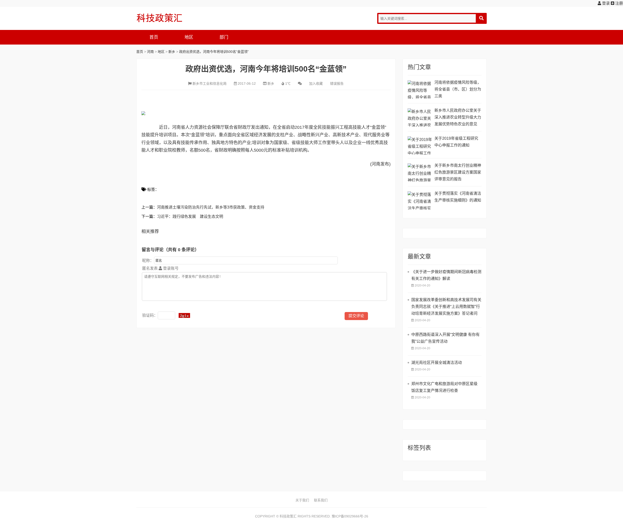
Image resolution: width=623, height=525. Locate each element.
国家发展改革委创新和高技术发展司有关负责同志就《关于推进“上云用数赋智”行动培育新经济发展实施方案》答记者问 (446, 306)
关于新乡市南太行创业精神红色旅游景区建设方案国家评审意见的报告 (457, 172)
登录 (605, 3)
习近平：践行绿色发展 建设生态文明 (190, 216)
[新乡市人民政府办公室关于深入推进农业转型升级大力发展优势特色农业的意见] (420, 117)
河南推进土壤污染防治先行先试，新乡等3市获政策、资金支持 (210, 207)
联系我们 (321, 500)
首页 (153, 37)
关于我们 (302, 500)
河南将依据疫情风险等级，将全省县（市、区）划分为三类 (457, 89)
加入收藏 (316, 83)
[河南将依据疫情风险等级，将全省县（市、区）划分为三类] (420, 89)
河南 (150, 52)
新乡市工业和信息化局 (209, 83)
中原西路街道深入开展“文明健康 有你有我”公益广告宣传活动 (445, 337)
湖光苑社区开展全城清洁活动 (436, 362)
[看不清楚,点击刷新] (184, 315)
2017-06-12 (247, 83)
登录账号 (170, 268)
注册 (618, 3)
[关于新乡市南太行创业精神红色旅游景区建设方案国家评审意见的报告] (420, 172)
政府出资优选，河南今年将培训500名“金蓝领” (214, 52)
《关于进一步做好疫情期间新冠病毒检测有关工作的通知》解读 (446, 275)
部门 (224, 37)
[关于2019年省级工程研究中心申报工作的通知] (420, 145)
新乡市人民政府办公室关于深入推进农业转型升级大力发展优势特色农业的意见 (457, 117)
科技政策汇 (159, 18)
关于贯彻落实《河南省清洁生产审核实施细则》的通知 (457, 196)
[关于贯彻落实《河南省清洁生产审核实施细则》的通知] (420, 200)
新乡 (171, 52)
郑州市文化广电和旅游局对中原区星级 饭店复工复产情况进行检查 (444, 387)
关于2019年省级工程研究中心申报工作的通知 (456, 141)
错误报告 (337, 83)
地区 (188, 37)
